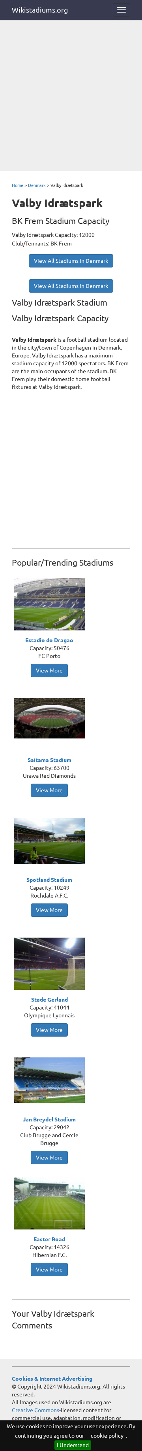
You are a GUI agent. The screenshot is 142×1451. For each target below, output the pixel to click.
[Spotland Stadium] (51, 840)
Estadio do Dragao (49, 640)
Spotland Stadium (49, 880)
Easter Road (49, 1239)
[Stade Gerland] (51, 965)
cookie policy (107, 1436)
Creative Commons (35, 1410)
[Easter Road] (51, 1204)
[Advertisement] (71, 96)
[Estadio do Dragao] (51, 605)
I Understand (73, 1445)
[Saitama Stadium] (51, 718)
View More (49, 670)
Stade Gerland (49, 1000)
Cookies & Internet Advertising (52, 1379)
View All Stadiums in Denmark (71, 261)
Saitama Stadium (49, 760)
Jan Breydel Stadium (49, 1119)
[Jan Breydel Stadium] (51, 1080)
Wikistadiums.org (40, 10)
